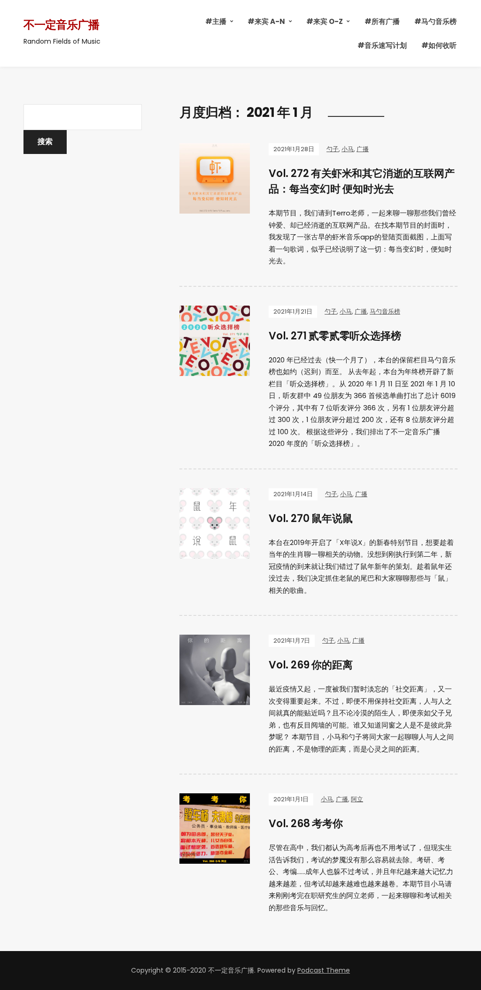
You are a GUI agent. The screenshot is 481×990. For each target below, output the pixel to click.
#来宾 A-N (266, 21)
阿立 (357, 799)
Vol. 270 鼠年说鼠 (310, 518)
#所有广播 (382, 21)
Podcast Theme (323, 970)
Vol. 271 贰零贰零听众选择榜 (335, 336)
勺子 (332, 149)
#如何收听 (439, 45)
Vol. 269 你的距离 (310, 665)
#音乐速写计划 (382, 45)
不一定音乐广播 (61, 24)
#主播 (215, 21)
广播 (363, 149)
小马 (347, 149)
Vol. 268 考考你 (306, 823)
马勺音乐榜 (385, 311)
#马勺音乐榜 (435, 21)
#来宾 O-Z (324, 21)
